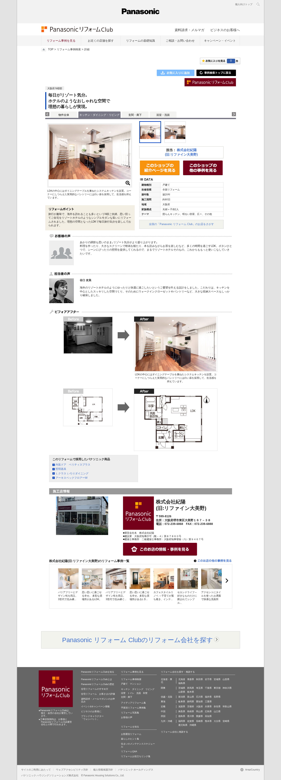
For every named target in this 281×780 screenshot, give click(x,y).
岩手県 (208, 679)
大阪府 (199, 706)
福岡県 (181, 721)
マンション (135, 684)
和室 (145, 693)
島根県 (190, 711)
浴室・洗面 (163, 114)
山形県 (226, 679)
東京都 (217, 688)
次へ (226, 580)
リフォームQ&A (129, 751)
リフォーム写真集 (130, 712)
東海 (163, 701)
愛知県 (199, 701)
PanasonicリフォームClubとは (96, 679)
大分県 (217, 721)
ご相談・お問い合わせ (180, 40)
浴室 (123, 693)
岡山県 (199, 711)
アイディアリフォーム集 (133, 702)
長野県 (217, 697)
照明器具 (61, 468)
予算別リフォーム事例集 (133, 707)
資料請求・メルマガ (189, 30)
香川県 (190, 716)
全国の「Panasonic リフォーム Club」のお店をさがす (181, 224)
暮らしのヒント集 (130, 739)
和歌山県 (227, 706)
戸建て (124, 684)
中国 (163, 711)
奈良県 (217, 706)
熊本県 (208, 721)
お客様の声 (126, 717)
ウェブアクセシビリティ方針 (72, 770)
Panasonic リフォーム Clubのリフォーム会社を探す (137, 639)
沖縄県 (192, 725)
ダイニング (137, 689)
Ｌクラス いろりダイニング (72, 473)
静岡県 (190, 701)
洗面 (138, 693)
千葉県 (208, 688)
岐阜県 (181, 701)
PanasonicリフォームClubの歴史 (97, 684)
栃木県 (190, 692)
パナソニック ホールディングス (135, 770)
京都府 (190, 706)
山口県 (217, 711)
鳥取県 (181, 711)
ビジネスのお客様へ (225, 30)
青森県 (190, 679)
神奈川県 (227, 688)
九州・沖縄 (166, 721)
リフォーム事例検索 (69, 49)
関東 (163, 688)
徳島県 (181, 716)
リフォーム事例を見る (61, 40)
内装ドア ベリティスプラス (73, 464)
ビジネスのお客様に (91, 711)
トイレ (131, 693)
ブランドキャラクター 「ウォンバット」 (92, 717)
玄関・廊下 (135, 114)
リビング (149, 689)
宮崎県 (226, 721)
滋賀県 (181, 706)
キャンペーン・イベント (220, 40)
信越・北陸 (166, 697)
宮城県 (217, 679)
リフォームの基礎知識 (140, 40)
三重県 (208, 701)
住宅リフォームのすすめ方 (94, 689)
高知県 (208, 716)
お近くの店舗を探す (101, 40)
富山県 (190, 697)
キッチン (125, 689)
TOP (50, 49)
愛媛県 (199, 716)
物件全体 (63, 114)
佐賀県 (190, 721)
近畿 (163, 706)
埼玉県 (199, 688)
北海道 (181, 679)
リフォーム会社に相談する (174, 732)
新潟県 (181, 697)
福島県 (181, 683)
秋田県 (199, 679)
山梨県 (181, 692)
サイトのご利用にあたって (36, 770)
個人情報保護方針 (103, 770)
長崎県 (199, 721)
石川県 (199, 697)
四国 (163, 716)
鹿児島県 (182, 725)
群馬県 (190, 688)
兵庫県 (208, 706)
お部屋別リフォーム (131, 734)
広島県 (208, 711)
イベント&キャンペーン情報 (95, 706)
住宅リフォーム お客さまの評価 (98, 694)
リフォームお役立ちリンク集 (135, 756)
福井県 (208, 697)
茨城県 (181, 688)
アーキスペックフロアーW (71, 477)
